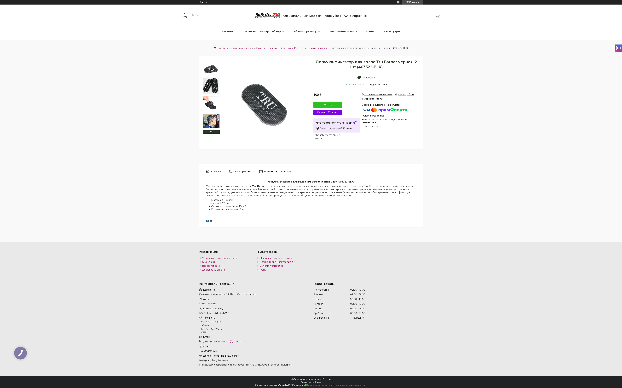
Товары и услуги (227, 48)
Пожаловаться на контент (319, 385)
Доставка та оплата (213, 269)
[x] (211, 221)
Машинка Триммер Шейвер (262, 31)
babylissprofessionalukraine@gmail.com (221, 341)
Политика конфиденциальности (350, 385)
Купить (328, 104)
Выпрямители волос (344, 31)
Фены (370, 31)
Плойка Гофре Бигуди (305, 31)
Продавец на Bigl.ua (311, 382)
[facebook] (207, 221)
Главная (227, 31)
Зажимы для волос (317, 48)
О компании (209, 262)
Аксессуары (392, 31)
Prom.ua (327, 379)
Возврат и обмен (212, 265)
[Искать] (185, 16)
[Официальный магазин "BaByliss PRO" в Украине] (268, 15)
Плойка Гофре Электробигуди (277, 262)
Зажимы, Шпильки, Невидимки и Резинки (279, 48)
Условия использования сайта (219, 258)
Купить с (322, 112)
